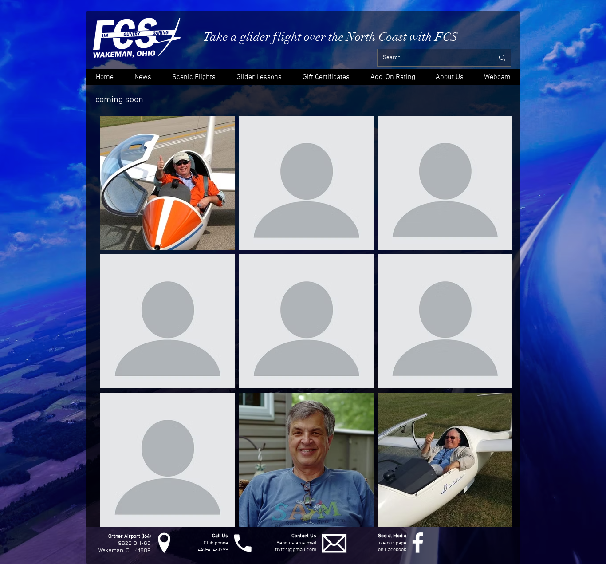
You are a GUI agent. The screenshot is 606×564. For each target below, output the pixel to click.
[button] (449, 77)
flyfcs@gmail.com (295, 550)
